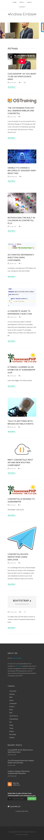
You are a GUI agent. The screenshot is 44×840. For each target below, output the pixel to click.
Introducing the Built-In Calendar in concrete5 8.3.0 (21, 220)
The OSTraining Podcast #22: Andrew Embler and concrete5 (21, 110)
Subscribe (32, 798)
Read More (11, 87)
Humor (11, 700)
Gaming (11, 737)
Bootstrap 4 (22, 602)
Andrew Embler (22, 14)
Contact (22, 7)
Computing (12, 703)
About (29, 2)
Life (10, 722)
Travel (11, 728)
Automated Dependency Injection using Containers (21, 257)
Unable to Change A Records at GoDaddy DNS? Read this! (22, 170)
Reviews (12, 694)
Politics (11, 731)
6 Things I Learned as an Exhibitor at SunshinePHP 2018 (21, 370)
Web (10, 697)
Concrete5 (12, 691)
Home (14, 2)
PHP (10, 713)
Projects (12, 706)
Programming (13, 719)
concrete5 (18, 666)
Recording (12, 734)
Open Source (13, 716)
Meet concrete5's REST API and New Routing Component (20, 462)
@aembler (15, 807)
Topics (21, 2)
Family (11, 725)
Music (11, 709)
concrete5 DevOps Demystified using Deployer (18, 557)
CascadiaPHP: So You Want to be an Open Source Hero (22, 76)
